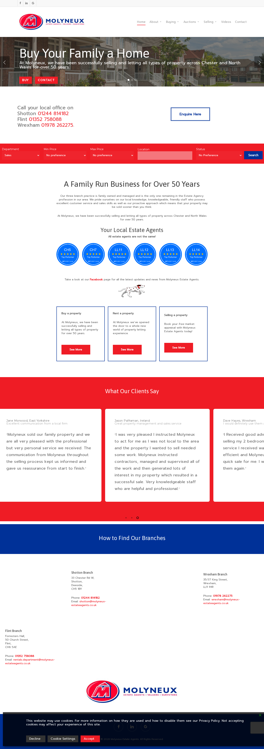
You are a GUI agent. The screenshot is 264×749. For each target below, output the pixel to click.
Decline (34, 738)
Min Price (50, 149)
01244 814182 (53, 113)
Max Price (97, 149)
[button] (190, 114)
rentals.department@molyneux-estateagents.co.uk (30, 661)
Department (10, 149)
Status (200, 149)
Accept (89, 738)
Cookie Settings (63, 738)
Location (143, 149)
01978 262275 (57, 125)
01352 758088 (45, 119)
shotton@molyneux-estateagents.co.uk (88, 603)
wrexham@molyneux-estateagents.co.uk (221, 601)
